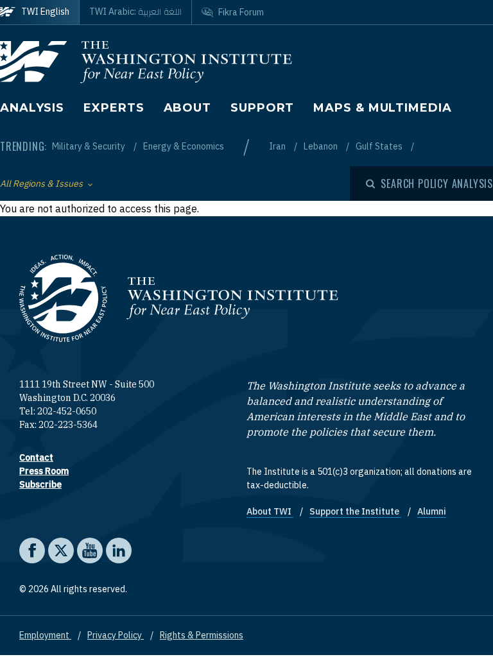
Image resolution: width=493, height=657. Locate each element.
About (188, 108)
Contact (36, 457)
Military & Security (89, 146)
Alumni (431, 511)
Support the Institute (355, 511)
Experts (113, 108)
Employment (45, 635)
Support (262, 108)
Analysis (32, 108)
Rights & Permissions (201, 635)
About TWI (269, 511)
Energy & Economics (183, 146)
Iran (278, 146)
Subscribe (40, 484)
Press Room (44, 471)
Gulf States (380, 146)
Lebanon (322, 146)
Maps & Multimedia (382, 108)
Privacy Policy (115, 635)
